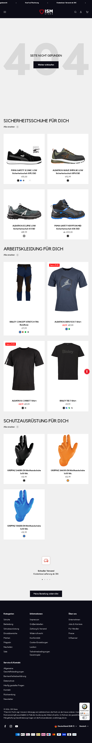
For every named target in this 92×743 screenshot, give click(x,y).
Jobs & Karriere (75, 624)
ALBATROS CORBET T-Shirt (24, 401)
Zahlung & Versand (38, 629)
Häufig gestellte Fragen (14, 685)
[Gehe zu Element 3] (47, 579)
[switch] (84, 717)
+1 (29, 180)
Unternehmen (74, 620)
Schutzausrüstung (11, 629)
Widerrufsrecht (36, 633)
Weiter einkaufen (46, 65)
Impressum (34, 620)
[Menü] (88, 704)
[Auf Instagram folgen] (10, 726)
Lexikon (33, 647)
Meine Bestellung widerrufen (46, 594)
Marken (7, 638)
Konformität (35, 638)
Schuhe (7, 620)
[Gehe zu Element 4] (49, 579)
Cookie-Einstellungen (39, 642)
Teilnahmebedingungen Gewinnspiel (40, 653)
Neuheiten (8, 647)
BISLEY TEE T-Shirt (68, 401)
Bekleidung (8, 624)
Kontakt (7, 690)
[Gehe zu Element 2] (44, 579)
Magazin (7, 642)
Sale (5, 652)
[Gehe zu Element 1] (42, 579)
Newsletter (8, 699)
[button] (87, 371)
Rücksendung (9, 695)
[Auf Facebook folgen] (5, 726)
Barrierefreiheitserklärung (15, 676)
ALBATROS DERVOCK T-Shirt (68, 322)
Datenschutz (9, 681)
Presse (71, 633)
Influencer (73, 638)
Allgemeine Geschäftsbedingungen (14, 670)
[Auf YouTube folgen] (16, 726)
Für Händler (74, 629)
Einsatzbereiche (10, 633)
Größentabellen (36, 624)
